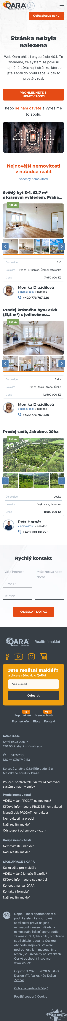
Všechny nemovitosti (33, 179)
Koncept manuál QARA (18, 885)
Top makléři (22, 715)
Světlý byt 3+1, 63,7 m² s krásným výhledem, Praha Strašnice (31, 195)
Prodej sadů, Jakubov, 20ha (31, 431)
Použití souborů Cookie (30, 996)
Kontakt (49, 721)
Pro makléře (20, 721)
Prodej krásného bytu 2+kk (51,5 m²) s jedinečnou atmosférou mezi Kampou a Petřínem (30, 312)
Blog (36, 721)
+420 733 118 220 (36, 532)
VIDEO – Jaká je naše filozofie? (25, 873)
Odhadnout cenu (46, 15)
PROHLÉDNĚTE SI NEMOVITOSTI (33, 94)
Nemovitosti (44, 715)
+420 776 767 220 (36, 298)
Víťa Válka (32, 975)
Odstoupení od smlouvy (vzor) (24, 830)
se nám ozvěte (28, 108)
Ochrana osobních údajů (31, 988)
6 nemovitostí (26, 291)
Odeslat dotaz (33, 612)
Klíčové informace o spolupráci (25, 879)
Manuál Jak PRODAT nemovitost (25, 812)
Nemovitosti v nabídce (18, 846)
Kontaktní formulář (16, 891)
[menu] (62, 5)
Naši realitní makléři (17, 824)
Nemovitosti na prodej (18, 818)
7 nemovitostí (26, 526)
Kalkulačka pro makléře (19, 867)
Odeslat (33, 695)
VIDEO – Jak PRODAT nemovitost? (27, 800)
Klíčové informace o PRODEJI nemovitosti (32, 806)
